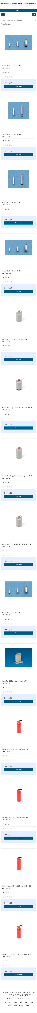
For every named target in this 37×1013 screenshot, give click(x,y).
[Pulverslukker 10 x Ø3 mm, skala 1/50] (18, 729)
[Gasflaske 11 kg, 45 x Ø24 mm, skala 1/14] (18, 524)
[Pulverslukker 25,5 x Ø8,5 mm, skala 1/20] (18, 866)
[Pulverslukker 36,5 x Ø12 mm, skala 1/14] (18, 934)
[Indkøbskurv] (34, 14)
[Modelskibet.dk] (18, 5)
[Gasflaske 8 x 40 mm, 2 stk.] (18, 182)
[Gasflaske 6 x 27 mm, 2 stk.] (18, 114)
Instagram (26, 998)
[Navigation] (3, 14)
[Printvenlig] (35, 20)
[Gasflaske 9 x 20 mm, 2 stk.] (18, 251)
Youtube (19, 998)
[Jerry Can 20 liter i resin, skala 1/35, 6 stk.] (18, 661)
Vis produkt (18, 86)
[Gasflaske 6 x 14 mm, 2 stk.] (18, 46)
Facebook (11, 998)
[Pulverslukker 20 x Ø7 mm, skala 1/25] (18, 797)
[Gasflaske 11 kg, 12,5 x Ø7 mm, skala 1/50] (18, 319)
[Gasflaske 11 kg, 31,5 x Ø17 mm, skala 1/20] (18, 456)
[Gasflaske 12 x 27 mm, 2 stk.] (18, 592)
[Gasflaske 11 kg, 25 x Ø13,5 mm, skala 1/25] (18, 387)
